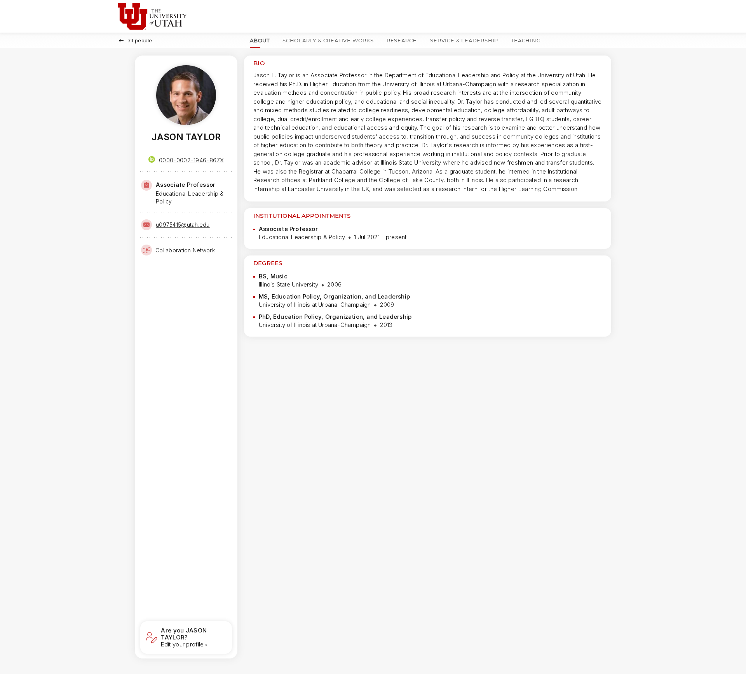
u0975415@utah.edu (183, 224)
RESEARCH (402, 40)
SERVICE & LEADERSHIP (464, 40)
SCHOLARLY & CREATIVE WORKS (328, 40)
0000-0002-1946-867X (191, 160)
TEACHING (525, 40)
